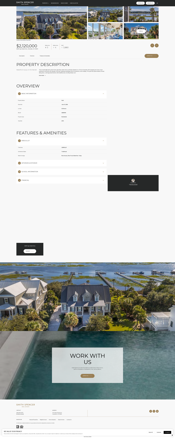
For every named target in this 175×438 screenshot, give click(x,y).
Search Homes (64, 3)
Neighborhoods (55, 3)
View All (141, 31)
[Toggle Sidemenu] (157, 3)
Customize (159, 432)
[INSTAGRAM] (154, 411)
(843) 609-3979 (150, 3)
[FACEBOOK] (150, 411)
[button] (152, 56)
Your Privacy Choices (87, 436)
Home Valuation (74, 3)
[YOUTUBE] (157, 411)
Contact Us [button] (140, 3)
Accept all (167, 432)
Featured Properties (33, 419)
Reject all (151, 432)
